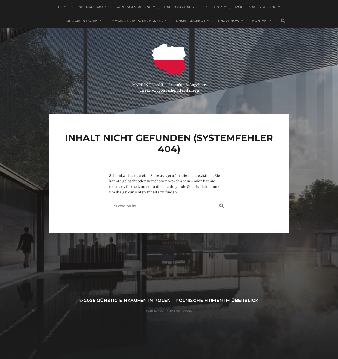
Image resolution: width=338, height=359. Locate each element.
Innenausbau (90, 7)
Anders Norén (179, 311)
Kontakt (260, 21)
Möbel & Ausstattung (256, 7)
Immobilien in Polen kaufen (136, 21)
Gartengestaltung (134, 7)
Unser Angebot (190, 21)
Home (63, 7)
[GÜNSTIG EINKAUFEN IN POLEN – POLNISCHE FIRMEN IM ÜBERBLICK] (169, 60)
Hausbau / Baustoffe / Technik (193, 7)
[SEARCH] (283, 21)
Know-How (229, 21)
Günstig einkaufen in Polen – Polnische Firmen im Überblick (178, 300)
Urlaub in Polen (82, 21)
